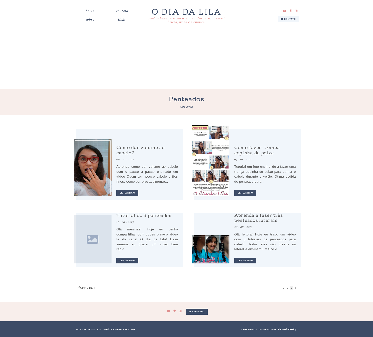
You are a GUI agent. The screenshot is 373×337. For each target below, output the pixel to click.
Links (122, 19)
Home (90, 11)
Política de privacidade (119, 329)
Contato (122, 11)
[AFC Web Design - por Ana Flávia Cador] (287, 329)
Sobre (90, 19)
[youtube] (285, 11)
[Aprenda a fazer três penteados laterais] (210, 249)
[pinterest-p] (291, 11)
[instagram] (296, 11)
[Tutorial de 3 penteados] (93, 239)
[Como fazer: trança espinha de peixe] (210, 160)
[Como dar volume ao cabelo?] (93, 167)
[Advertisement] (186, 60)
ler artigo (127, 193)
